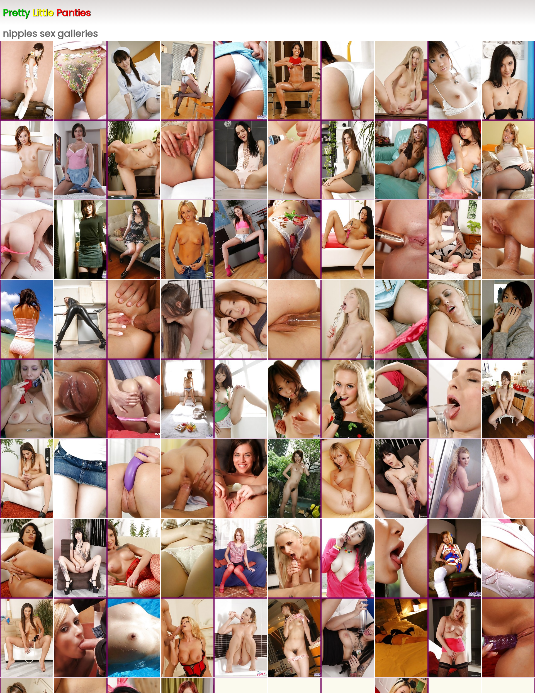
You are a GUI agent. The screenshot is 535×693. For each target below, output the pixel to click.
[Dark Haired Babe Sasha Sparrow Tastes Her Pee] (241, 160)
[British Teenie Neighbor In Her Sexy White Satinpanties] (187, 239)
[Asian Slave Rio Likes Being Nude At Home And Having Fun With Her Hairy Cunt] (401, 638)
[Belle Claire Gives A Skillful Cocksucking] (187, 478)
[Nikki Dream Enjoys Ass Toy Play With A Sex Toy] (455, 638)
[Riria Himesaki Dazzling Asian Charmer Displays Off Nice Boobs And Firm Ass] (401, 319)
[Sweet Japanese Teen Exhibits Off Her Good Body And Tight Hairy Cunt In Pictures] (508, 558)
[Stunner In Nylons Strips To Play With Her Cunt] (508, 80)
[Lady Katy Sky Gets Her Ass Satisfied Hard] (294, 558)
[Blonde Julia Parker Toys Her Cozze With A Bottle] (294, 319)
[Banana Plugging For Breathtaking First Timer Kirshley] (80, 399)
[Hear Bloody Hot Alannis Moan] (80, 638)
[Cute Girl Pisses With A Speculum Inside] (241, 239)
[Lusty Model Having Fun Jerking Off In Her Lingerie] (27, 399)
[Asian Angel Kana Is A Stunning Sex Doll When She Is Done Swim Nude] (134, 638)
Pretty (47, 12)
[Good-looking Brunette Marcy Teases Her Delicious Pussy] (134, 478)
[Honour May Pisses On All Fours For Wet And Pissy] (134, 160)
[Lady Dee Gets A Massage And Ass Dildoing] (401, 558)
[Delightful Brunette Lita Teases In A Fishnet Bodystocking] (134, 558)
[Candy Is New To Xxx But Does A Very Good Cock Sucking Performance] (27, 160)
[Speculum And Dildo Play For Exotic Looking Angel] (27, 478)
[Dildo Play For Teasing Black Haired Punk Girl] (401, 478)
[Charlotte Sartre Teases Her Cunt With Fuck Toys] (80, 558)
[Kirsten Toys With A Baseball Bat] (348, 638)
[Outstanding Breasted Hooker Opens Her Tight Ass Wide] (348, 478)
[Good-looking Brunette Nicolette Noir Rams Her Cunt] (27, 638)
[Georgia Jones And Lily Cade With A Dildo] (134, 239)
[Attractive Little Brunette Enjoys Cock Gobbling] (187, 319)
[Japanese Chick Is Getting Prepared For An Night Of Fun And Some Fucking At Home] (294, 478)
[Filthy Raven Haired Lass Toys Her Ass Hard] (401, 399)
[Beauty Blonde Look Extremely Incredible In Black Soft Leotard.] (80, 319)
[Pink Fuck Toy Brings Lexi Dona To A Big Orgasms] (348, 239)
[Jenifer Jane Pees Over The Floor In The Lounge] (348, 160)
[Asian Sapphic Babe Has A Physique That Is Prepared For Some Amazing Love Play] (80, 478)
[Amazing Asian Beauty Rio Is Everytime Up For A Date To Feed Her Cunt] (241, 319)
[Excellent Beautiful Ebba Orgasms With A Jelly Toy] (455, 399)
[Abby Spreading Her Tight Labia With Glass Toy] (401, 80)
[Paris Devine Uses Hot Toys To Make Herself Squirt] (508, 638)
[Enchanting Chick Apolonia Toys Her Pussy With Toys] (27, 558)
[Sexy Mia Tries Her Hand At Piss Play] (134, 399)
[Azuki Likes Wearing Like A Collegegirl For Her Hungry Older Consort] (187, 558)
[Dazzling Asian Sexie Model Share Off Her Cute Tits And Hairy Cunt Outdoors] (27, 319)
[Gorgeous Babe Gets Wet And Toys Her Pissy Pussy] (294, 80)
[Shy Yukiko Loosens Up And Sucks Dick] (508, 478)
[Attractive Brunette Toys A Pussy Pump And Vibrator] (401, 239)
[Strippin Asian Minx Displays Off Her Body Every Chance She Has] (508, 399)
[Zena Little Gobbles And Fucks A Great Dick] (27, 239)
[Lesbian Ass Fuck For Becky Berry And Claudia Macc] (455, 239)
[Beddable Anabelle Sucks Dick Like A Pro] (80, 160)
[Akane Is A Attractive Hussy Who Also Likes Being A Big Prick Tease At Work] (294, 239)
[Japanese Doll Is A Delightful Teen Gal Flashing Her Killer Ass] (80, 80)
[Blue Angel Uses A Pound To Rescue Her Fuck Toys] (241, 638)
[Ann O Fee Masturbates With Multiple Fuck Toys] (348, 319)
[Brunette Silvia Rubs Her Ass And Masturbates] (241, 478)
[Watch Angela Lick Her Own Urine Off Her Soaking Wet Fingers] (294, 160)
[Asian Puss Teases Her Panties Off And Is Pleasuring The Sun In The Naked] (241, 399)
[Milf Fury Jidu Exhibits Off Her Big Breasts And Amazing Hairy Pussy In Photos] (348, 558)
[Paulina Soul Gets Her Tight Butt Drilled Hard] (508, 239)
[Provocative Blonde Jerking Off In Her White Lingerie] (455, 319)
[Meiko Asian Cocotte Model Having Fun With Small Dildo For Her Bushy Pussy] (455, 80)
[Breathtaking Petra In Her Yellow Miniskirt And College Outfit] (187, 80)
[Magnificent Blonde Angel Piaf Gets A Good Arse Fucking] (134, 319)
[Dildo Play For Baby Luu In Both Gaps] (187, 160)
